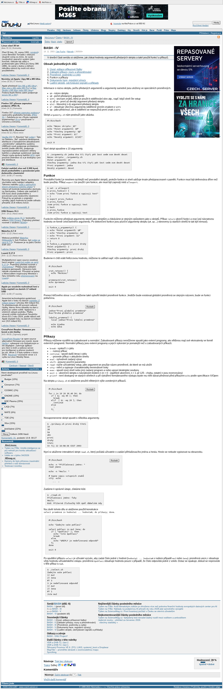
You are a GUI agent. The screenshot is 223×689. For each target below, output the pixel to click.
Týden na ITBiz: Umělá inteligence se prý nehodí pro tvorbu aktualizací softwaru (22, 450)
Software (77, 30)
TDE (7, 417)
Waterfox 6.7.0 (9, 231)
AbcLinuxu (10, 445)
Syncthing (51, 652)
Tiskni (47, 665)
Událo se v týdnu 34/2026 (17, 455)
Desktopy (121, 30)
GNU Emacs (15, 220)
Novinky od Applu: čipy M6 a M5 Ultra (21, 79)
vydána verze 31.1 (15, 218)
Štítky (47, 42)
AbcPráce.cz (46, 2)
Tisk (79, 675)
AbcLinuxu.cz (9, 2)
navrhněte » (35, 369)
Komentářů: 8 (23, 207)
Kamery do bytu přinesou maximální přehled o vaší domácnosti (22, 462)
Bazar (152, 30)
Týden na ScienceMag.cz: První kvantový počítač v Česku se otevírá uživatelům (136, 611)
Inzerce (186, 687)
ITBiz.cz (21, 2)
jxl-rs (17, 119)
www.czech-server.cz (28, 687)
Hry (129, 30)
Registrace (216, 33)
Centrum (13, 365)
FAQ (58, 30)
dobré (211, 664)
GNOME (9, 396)
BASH (57, 603)
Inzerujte (117, 23)
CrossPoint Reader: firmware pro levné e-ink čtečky (18, 330)
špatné (202, 664)
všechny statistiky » (108, 622)
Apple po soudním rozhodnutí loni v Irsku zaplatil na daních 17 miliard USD (20, 289)
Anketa (5, 369)
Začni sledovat (62, 675)
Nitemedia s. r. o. (98, 687)
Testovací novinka (13, 466)
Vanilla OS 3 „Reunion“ (13, 130)
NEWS (23, 222)
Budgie (8, 379)
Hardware (67, 30)
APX (32, 155)
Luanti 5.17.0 (8, 253)
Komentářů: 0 (23, 75)
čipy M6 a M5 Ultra (27, 86)
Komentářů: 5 (23, 227)
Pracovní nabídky (11, 42)
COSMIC (9, 390)
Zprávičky (7, 38)
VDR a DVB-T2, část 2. (58, 642)
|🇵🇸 (3, 164)
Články (86, 30)
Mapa (173, 30)
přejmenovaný (28, 276)
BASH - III (57, 609)
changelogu (7, 267)
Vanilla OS (7, 137)
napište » (36, 38)
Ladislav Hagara (9, 75)
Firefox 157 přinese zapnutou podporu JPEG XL (17, 104)
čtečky (5, 343)
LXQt (7, 406)
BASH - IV (68, 38)
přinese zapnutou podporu (26, 113)
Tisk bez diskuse (64, 661)
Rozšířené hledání (201, 25)
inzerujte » (36, 42)
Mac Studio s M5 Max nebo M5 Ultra (19, 89)
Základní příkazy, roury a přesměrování (70, 72)
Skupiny (111, 30)
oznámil (34, 52)
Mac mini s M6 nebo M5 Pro (15, 88)
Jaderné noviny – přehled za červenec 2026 (119, 620)
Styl (3, 33)
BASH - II (51, 622)
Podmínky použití (199, 687)
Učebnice (95, 30)
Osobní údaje (214, 687)
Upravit (69, 42)
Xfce (7, 423)
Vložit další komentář (55, 679)
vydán (31, 137)
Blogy (103, 30)
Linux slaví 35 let (10, 45)
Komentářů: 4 (23, 99)
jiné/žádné (9, 429)
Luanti (5, 278)
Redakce (177, 687)
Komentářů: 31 (9, 438)
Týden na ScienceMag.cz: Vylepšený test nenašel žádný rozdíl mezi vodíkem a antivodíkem (142, 617)
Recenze (12, 355)
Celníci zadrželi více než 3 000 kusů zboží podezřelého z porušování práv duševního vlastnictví (21, 170)
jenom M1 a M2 (9, 95)
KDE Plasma (11, 401)
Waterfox (24, 238)
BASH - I (51, 606)
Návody (70, 51)
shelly (59, 42)
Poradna (50, 30)
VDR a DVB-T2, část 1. (58, 645)
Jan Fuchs (60, 51)
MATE (7, 412)
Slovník (136, 30)
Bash (53, 42)
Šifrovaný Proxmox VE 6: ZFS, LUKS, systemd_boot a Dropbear (77, 647)
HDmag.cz (33, 2)
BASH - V (56, 611)
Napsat (22, 365)
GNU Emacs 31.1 (10, 211)
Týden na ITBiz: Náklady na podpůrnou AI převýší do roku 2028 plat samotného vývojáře (140, 609)
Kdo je (144, 30)
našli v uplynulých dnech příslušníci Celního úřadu (19, 185)
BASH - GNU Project (57, 636)
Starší (31, 365)
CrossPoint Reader (11, 339)
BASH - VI (52, 613)
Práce (166, 30)
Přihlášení (204, 33)
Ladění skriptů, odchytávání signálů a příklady (74, 83)
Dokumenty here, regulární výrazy (68, 80)
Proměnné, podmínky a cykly (65, 75)
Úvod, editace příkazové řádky (66, 69)
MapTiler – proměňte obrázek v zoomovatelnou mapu (72, 650)
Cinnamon (9, 384)
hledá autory (45, 23)
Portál (159, 30)
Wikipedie (7, 240)
